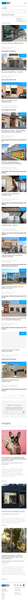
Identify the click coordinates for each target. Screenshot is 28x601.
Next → (23, 395)
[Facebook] (14, 585)
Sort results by (19, 18)
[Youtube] (24, 585)
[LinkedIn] (20, 585)
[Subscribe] (23, 412)
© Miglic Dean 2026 (17, 587)
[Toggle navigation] (25, 3)
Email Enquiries (18, 590)
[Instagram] (17, 585)
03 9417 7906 (17, 589)
